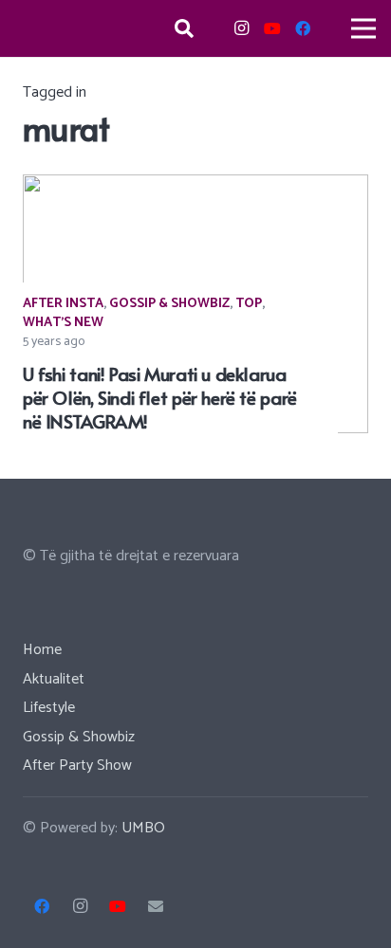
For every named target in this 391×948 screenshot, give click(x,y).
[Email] (156, 906)
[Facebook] (303, 28)
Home (42, 650)
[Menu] (363, 28)
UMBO (143, 828)
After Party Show (77, 765)
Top (248, 304)
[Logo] (73, 28)
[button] (184, 28)
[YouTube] (272, 28)
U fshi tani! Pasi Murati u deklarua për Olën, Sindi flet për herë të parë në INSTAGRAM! (160, 397)
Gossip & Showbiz (169, 304)
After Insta (63, 304)
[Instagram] (242, 28)
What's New (63, 323)
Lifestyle (49, 707)
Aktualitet (53, 679)
